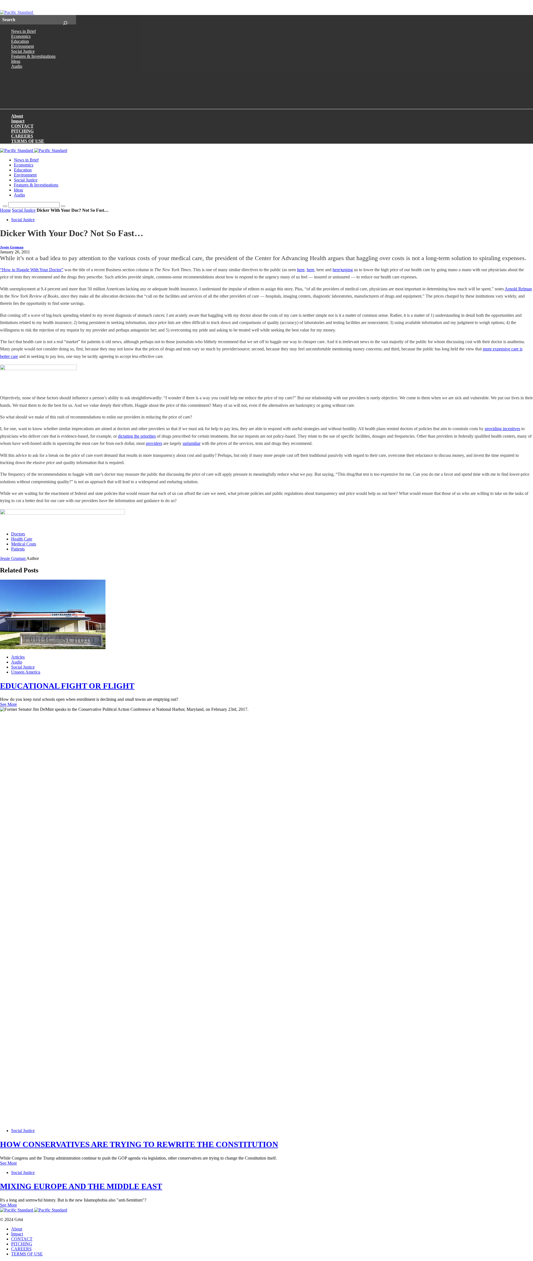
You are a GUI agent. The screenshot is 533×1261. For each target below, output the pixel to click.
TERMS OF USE (27, 141)
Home (5, 210)
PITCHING (22, 131)
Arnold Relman (518, 288)
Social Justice (23, 51)
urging (347, 269)
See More (8, 704)
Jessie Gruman (11, 247)
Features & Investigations (33, 56)
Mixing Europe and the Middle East (81, 1186)
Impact (17, 121)
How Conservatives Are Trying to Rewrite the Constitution (139, 1144)
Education (20, 41)
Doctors (18, 534)
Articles (18, 657)
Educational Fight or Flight (67, 685)
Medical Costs (23, 544)
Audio (16, 66)
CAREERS (22, 136)
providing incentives (502, 428)
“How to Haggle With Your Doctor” (31, 269)
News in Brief (23, 31)
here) (337, 269)
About (17, 116)
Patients (18, 549)
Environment (22, 46)
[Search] (65, 19)
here (301, 269)
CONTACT (22, 126)
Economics (21, 36)
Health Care (21, 539)
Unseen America (25, 672)
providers (154, 443)
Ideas (15, 61)
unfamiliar (191, 443)
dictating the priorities (137, 436)
